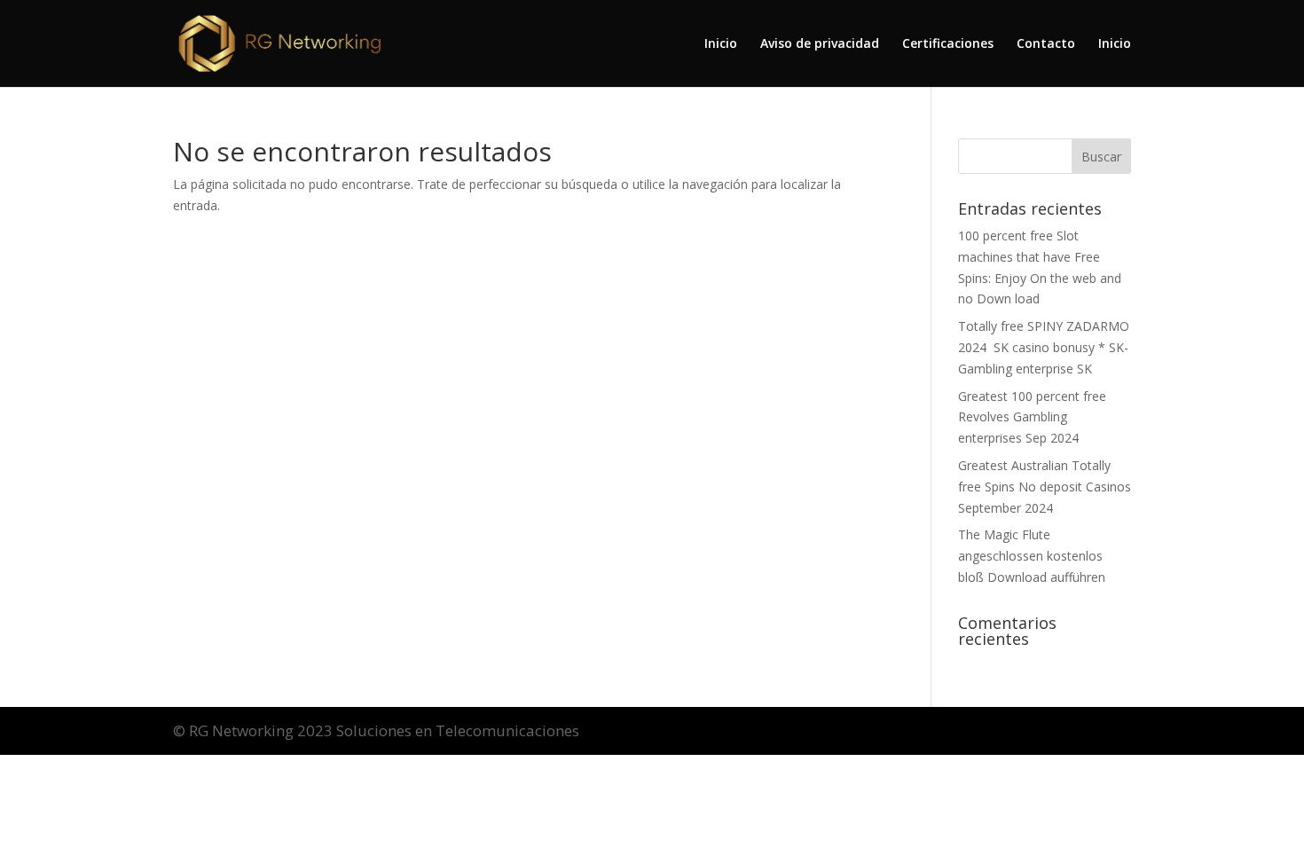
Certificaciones (948, 44)
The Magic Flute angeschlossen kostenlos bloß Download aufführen (1031, 555)
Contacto (1046, 44)
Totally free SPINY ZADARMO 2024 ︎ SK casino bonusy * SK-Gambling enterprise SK (1043, 347)
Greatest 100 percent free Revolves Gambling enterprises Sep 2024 (1032, 417)
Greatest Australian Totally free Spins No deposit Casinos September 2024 (1044, 486)
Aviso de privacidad (819, 44)
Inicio (720, 44)
